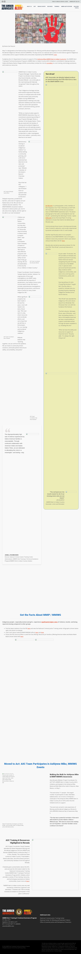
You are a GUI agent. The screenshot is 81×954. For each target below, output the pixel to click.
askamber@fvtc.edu (8, 926)
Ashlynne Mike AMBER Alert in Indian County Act (51, 59)
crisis (55, 55)
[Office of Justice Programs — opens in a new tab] (18, 912)
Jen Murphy (49, 206)
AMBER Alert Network (66, 6)
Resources (50, 6)
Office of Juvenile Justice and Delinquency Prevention (55, 922)
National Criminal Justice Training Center (52, 918)
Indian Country (42, 6)
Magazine (76, 6)
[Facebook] (2, 1)
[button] (9, 783)
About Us (29, 6)
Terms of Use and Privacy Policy (18, 947)
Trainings (56, 6)
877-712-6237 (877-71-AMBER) (11, 924)
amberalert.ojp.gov (74, 1)
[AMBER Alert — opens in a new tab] (27, 912)
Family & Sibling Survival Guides (60, 1)
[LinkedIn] (4, 1)
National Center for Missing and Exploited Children (55, 920)
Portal (77, 8)
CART (34, 6)
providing (50, 63)
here (63, 241)
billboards (48, 218)
